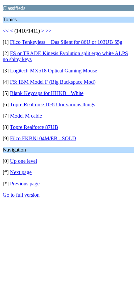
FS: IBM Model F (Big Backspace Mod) (52, 82)
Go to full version (21, 195)
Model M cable (26, 116)
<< (6, 31)
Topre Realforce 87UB (34, 127)
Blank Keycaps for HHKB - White (46, 93)
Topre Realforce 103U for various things (52, 104)
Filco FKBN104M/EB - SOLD (43, 138)
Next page (21, 172)
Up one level (23, 161)
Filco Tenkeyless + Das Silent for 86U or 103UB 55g (66, 42)
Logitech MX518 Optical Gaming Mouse (53, 70)
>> (49, 31)
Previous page (25, 183)
